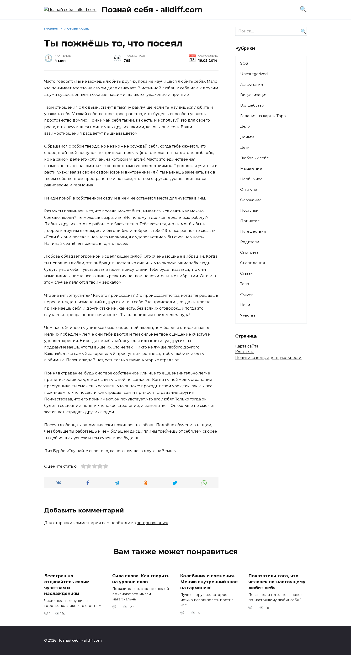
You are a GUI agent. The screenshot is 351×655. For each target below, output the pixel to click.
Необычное (251, 179)
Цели (245, 304)
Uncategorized (254, 74)
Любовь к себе (254, 158)
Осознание (251, 200)
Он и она (248, 189)
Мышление (251, 168)
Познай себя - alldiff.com (151, 9)
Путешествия (253, 231)
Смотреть (249, 252)
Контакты (244, 352)
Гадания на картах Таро (263, 115)
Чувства (247, 315)
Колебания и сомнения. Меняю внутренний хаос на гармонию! (209, 581)
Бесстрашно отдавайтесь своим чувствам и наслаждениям (67, 584)
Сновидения (252, 263)
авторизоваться (152, 523)
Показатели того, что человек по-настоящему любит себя (276, 581)
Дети (245, 147)
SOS (244, 63)
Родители (249, 242)
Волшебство (252, 105)
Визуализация (253, 94)
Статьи (246, 273)
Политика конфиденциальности (268, 357)
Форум (247, 294)
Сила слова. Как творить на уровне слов (141, 578)
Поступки (249, 210)
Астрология (251, 84)
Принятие (250, 221)
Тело (244, 283)
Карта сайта (246, 346)
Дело (245, 126)
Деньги (247, 137)
